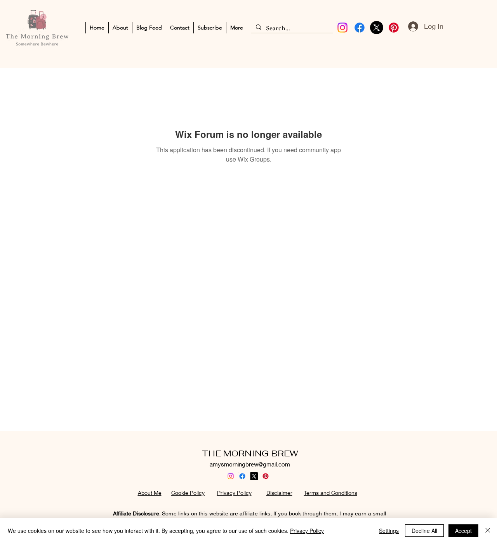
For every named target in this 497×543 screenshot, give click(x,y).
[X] (376, 27)
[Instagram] (342, 27)
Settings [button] (389, 530)
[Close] (487, 530)
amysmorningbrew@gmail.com (250, 464)
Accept (463, 530)
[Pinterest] (393, 27)
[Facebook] (359, 27)
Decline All (424, 530)
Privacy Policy (307, 530)
